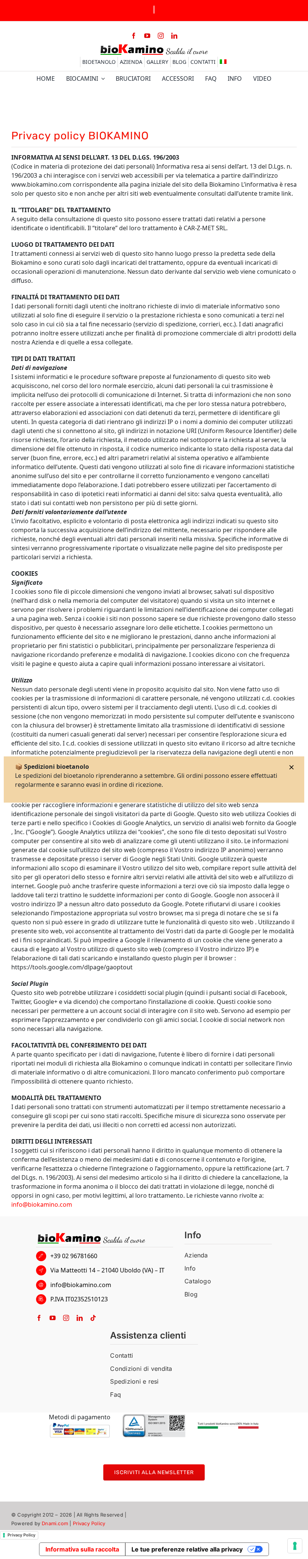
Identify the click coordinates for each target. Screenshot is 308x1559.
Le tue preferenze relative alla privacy (187, 1549)
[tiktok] (93, 1318)
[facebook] (134, 36)
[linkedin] (174, 36)
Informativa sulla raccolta (82, 1549)
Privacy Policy (89, 1523)
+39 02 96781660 (73, 1256)
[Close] (291, 767)
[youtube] (147, 36)
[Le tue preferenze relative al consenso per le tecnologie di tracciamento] (295, 1546)
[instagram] (161, 36)
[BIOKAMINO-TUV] (153, 1417)
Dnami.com (55, 1523)
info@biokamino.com (41, 1204)
